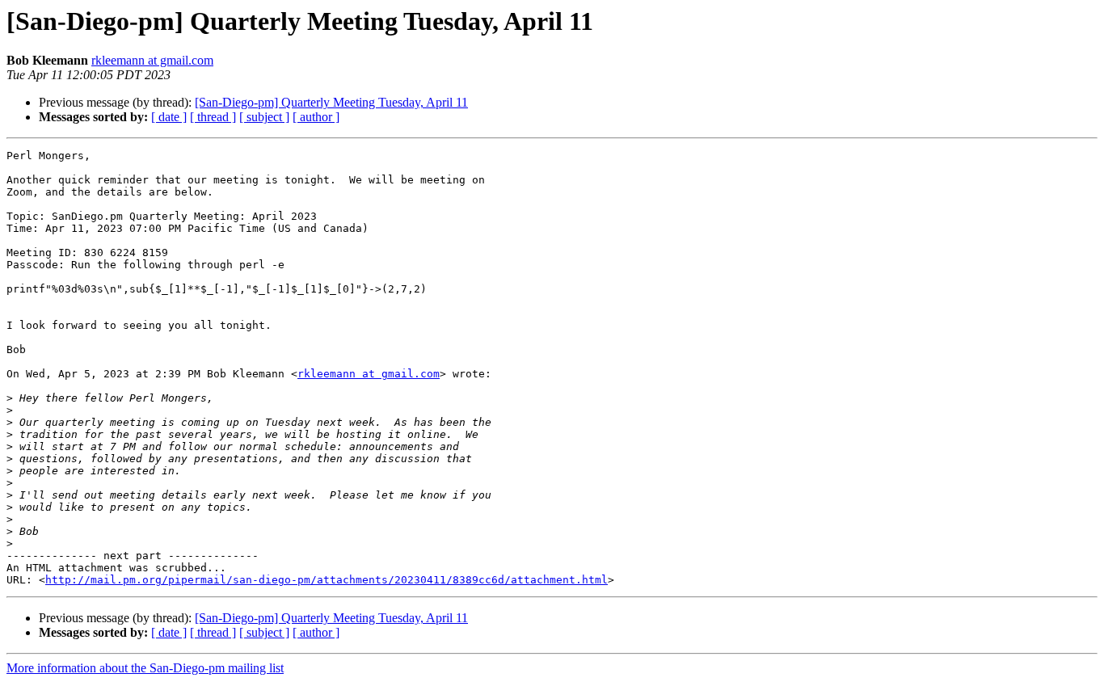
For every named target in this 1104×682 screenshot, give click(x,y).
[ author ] (316, 117)
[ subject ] (264, 117)
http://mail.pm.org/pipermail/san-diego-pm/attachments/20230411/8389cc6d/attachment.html (326, 580)
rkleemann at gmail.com (152, 60)
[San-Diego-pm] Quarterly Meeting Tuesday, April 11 (331, 102)
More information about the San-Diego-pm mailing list (145, 668)
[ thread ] (213, 117)
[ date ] (169, 117)
